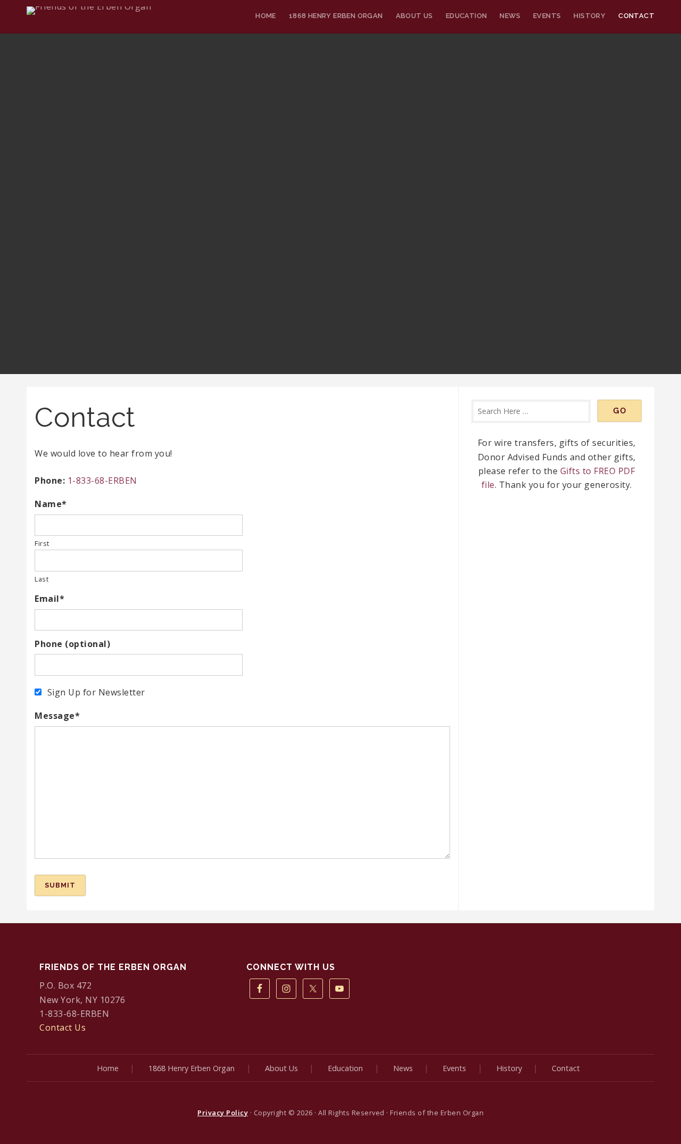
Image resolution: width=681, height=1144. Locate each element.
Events (547, 16)
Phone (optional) (72, 644)
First (42, 543)
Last (41, 579)
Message (57, 716)
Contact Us (62, 1027)
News (510, 16)
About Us (414, 16)
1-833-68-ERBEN (102, 480)
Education (466, 16)
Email (49, 598)
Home (265, 16)
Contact (636, 16)
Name (51, 504)
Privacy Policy (222, 1112)
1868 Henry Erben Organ (336, 16)
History (589, 16)
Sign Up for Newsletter (96, 692)
